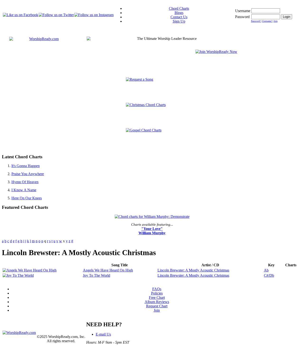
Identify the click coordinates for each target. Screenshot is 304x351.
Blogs (179, 13)
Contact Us (179, 17)
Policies (157, 293)
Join (276, 21)
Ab (266, 270)
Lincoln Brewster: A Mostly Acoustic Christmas (193, 270)
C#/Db (269, 275)
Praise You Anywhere (27, 174)
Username (242, 11)
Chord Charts (179, 8)
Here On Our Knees (26, 198)
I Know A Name (23, 190)
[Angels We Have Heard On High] (30, 270)
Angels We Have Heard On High (108, 270)
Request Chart (156, 306)
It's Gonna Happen (25, 166)
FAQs (156, 289)
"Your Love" (152, 229)
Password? (256, 21)
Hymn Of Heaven (24, 182)
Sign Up (179, 21)
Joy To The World (96, 275)
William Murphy (152, 233)
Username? (267, 21)
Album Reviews (157, 302)
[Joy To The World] (18, 275)
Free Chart (157, 297)
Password (242, 17)
